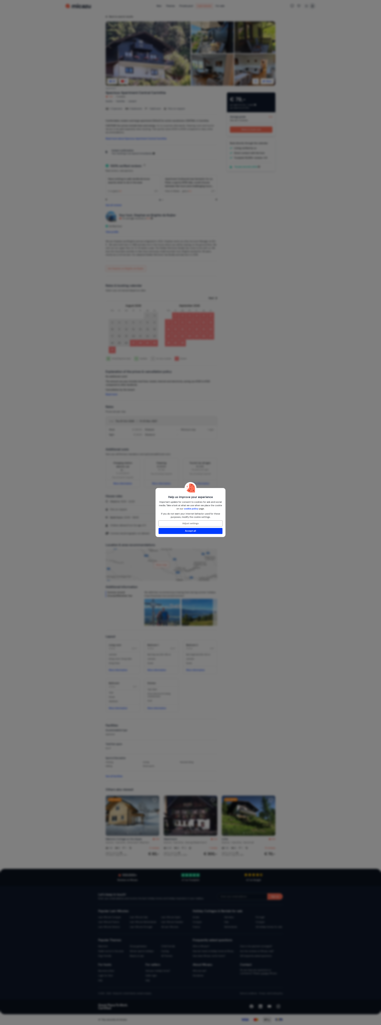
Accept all (190, 530)
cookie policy (191, 508)
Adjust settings (190, 523)
